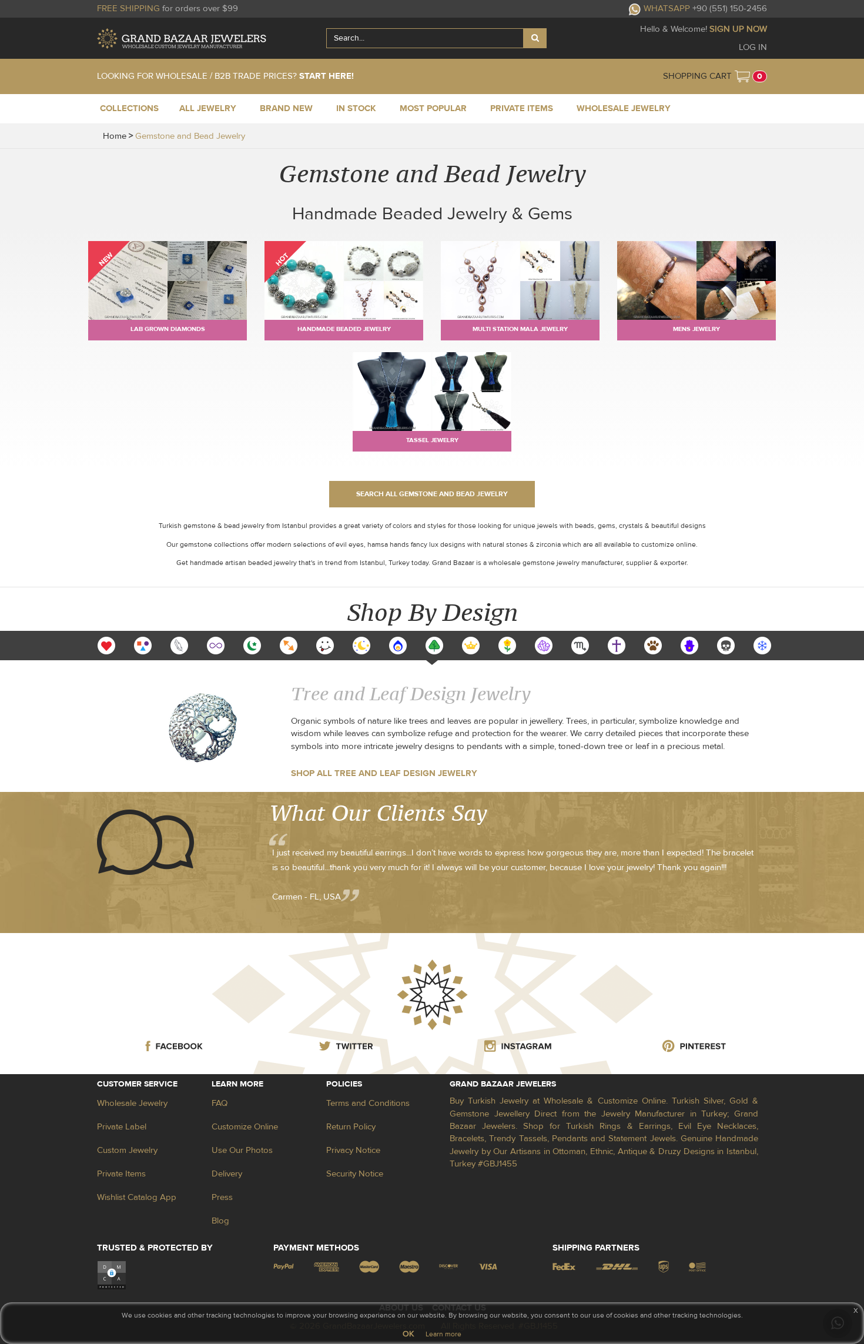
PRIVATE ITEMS (521, 108)
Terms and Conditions (368, 1103)
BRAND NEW (286, 108)
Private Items (121, 1173)
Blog (220, 1220)
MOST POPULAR (433, 108)
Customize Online (245, 1126)
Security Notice (354, 1173)
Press (222, 1197)
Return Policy (351, 1126)
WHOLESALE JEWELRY (624, 108)
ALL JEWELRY (207, 108)
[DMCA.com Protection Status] (111, 1274)
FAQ (219, 1103)
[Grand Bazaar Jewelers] (181, 38)
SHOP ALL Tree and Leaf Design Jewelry (384, 773)
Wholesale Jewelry (132, 1103)
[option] (106, 645)
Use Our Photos (242, 1150)
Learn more (443, 1334)
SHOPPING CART (697, 76)
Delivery (227, 1173)
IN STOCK (356, 108)
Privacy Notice (353, 1150)
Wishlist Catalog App (136, 1197)
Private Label (121, 1126)
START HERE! (326, 76)
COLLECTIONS (129, 108)
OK (408, 1334)
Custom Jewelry (127, 1150)
